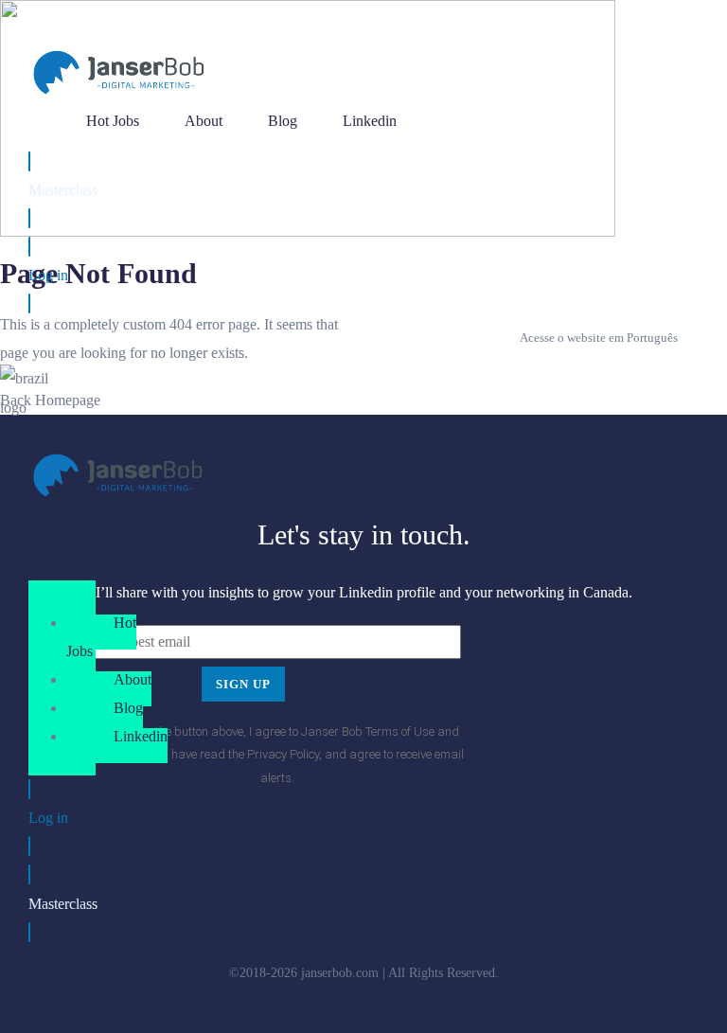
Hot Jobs (101, 636)
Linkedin (141, 736)
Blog (128, 708)
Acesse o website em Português (599, 337)
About (132, 679)
